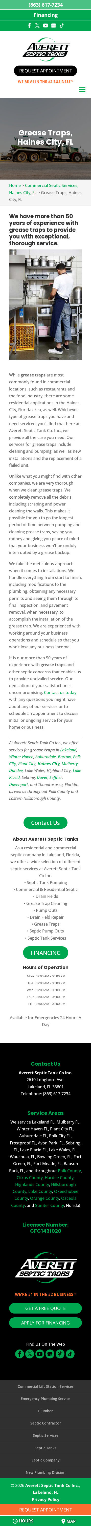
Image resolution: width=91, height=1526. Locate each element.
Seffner (56, 777)
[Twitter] (37, 26)
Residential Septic (61, 889)
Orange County (44, 1198)
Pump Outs (47, 910)
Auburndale (45, 757)
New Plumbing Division (45, 1472)
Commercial (27, 889)
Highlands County (32, 1184)
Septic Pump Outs (47, 931)
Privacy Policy (45, 1499)
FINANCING (46, 952)
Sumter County (49, 1205)
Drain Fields (47, 896)
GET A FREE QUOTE (45, 1308)
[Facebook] (29, 26)
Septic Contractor (45, 1423)
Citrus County (30, 1177)
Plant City (27, 763)
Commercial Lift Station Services (46, 1386)
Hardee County (59, 1177)
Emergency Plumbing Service (45, 1398)
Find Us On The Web (45, 1344)
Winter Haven (21, 757)
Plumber (45, 1410)
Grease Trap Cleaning (46, 903)
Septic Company (46, 1460)
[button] (82, 90)
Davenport (18, 784)
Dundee (16, 770)
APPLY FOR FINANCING (45, 1323)
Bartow (64, 757)
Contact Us (45, 822)
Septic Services (45, 1435)
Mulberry (70, 763)
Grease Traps (47, 924)
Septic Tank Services (47, 938)
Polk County (69, 1171)
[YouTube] (45, 26)
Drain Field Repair (47, 917)
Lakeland (68, 750)
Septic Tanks (45, 1447)
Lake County (40, 1191)
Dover (42, 777)
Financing (46, 14)
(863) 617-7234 (46, 4)
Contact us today (60, 692)
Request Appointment (45, 71)
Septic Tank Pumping (47, 882)
